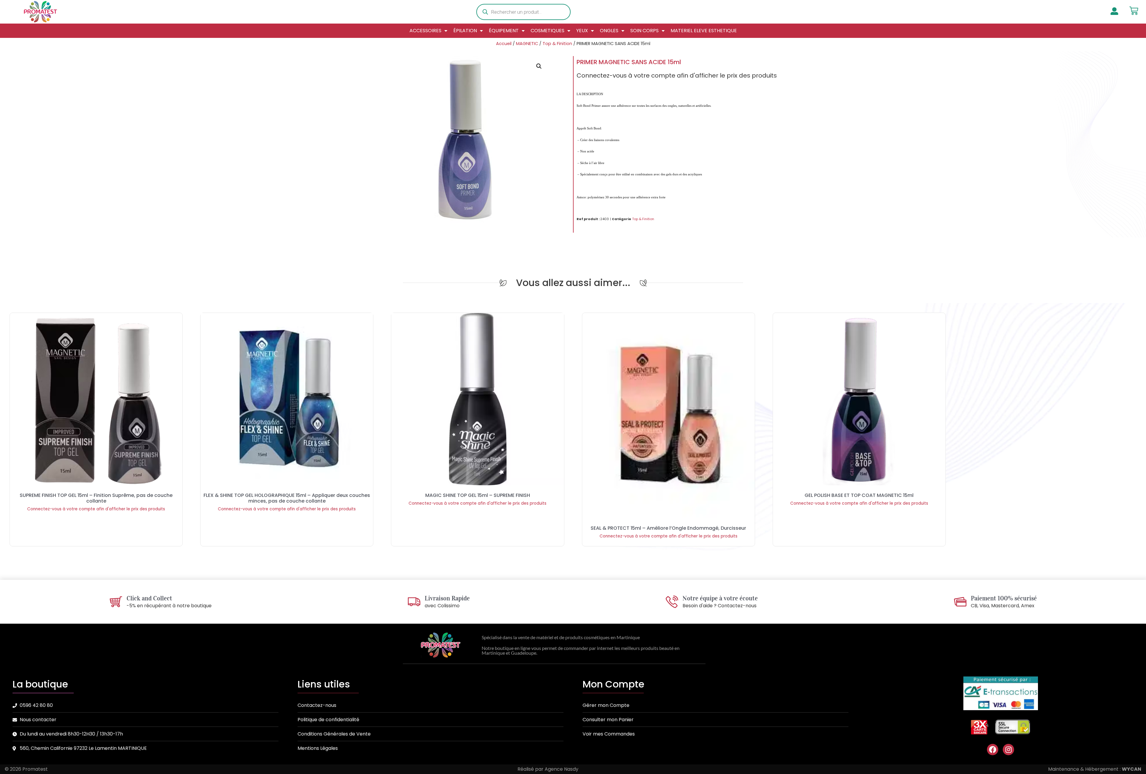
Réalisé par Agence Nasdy (547, 769)
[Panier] (1133, 10)
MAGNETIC (527, 44)
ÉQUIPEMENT (504, 30)
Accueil (504, 44)
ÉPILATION (465, 30)
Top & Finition (557, 44)
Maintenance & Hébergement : (1094, 769)
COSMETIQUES (547, 30)
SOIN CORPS (644, 30)
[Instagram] (1008, 749)
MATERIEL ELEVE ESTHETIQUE (704, 30)
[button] (539, 66)
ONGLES (609, 30)
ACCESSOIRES (425, 30)
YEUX (582, 30)
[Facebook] (992, 749)
